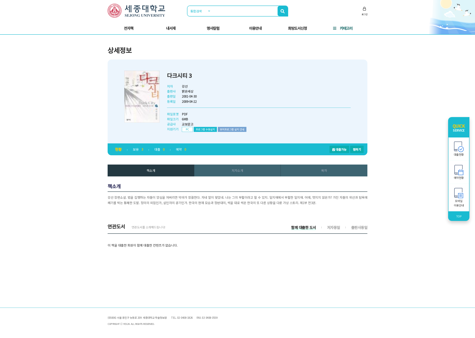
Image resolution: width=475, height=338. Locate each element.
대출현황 (459, 154)
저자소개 (237, 170)
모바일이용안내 (459, 203)
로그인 (365, 14)
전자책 (128, 28)
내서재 (171, 28)
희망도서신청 (297, 28)
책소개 (151, 170)
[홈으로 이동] (136, 10)
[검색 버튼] (283, 11)
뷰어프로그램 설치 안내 (232, 129)
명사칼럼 (213, 28)
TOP (459, 216)
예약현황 (459, 178)
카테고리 (346, 28)
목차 (324, 170)
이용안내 (255, 28)
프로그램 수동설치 (205, 129)
